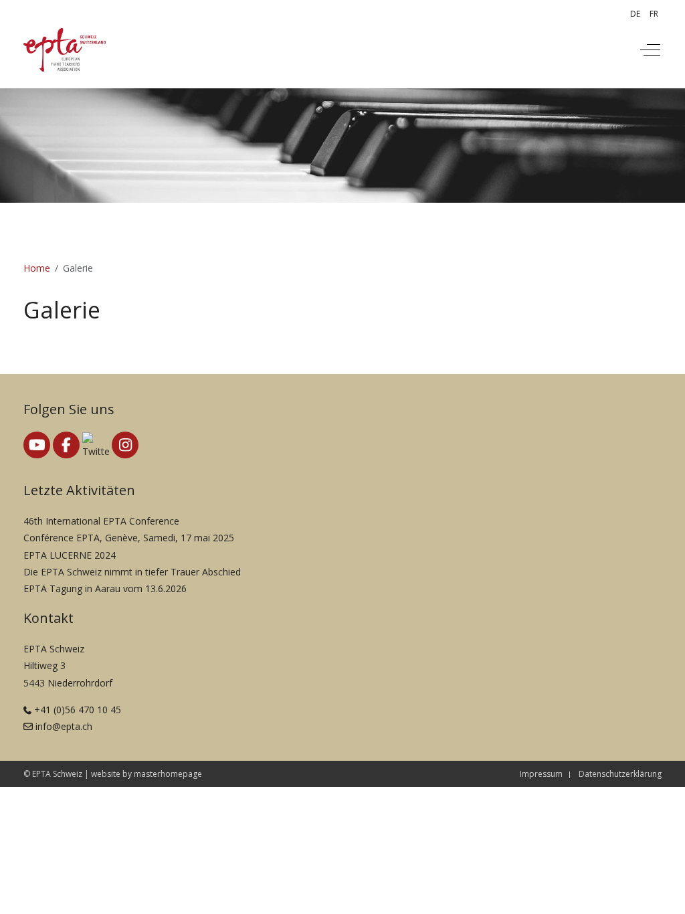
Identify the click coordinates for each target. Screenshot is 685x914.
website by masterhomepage (146, 774)
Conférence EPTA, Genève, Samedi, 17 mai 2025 (128, 537)
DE (635, 13)
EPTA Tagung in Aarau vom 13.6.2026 (105, 588)
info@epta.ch (63, 726)
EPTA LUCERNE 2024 (69, 555)
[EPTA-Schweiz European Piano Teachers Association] (64, 50)
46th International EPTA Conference (101, 521)
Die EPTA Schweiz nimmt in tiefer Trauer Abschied (132, 571)
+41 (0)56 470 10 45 (77, 709)
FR (654, 13)
